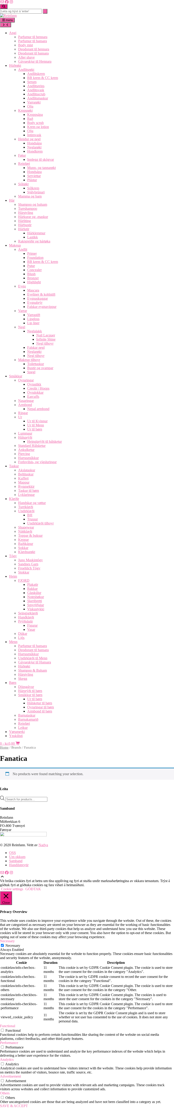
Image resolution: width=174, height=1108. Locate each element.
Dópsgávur (26, 687)
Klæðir (14, 499)
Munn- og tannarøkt (41, 168)
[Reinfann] (8, 15)
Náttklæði (25, 531)
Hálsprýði (25, 437)
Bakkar (32, 589)
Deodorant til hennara (33, 49)
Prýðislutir (25, 621)
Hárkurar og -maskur (33, 217)
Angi (12, 33)
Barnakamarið (28, 719)
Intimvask (34, 135)
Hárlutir (23, 229)
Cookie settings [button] (12, 889)
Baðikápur (25, 544)
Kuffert (23, 478)
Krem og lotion (38, 127)
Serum (31, 82)
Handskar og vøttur (32, 503)
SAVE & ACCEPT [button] (14, 1106)
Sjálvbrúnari (36, 192)
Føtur (22, 155)
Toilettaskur (35, 364)
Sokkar (23, 548)
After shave (26, 57)
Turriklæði (25, 507)
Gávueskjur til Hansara (34, 662)
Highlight (34, 282)
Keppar (23, 540)
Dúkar (22, 634)
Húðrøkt (15, 65)
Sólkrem (33, 188)
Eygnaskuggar (37, 298)
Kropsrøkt (25, 110)
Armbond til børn (39, 711)
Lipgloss (33, 319)
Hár (11, 200)
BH (29, 515)
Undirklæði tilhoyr (40, 523)
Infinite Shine (46, 339)
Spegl (31, 372)
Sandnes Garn (28, 564)
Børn (12, 683)
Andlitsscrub (36, 94)
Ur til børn (34, 429)
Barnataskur (26, 715)
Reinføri (24, 164)
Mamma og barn (30, 196)
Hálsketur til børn (39, 703)
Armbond (25, 405)
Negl (21, 327)
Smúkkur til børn (30, 695)
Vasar (31, 629)
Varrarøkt (34, 102)
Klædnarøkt (26, 552)
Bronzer (33, 278)
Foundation (35, 258)
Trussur (32, 519)
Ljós (21, 638)
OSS (12, 853)
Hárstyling (25, 213)
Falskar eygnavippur (41, 307)
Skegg (22, 678)
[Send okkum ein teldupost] (2, 2)
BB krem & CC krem (42, 78)
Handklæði (26, 617)
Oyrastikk (34, 384)
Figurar (32, 625)
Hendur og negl (29, 139)
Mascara (33, 290)
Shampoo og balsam (32, 204)
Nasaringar (26, 401)
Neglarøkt (34, 147)
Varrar (22, 311)
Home (4, 747)
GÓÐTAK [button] (33, 889)
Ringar (23, 413)
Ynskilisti (16, 736)
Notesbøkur (35, 597)
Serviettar (34, 176)
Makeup (15, 245)
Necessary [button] (7, 941)
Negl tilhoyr (44, 343)
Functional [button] (7, 1026)
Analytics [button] (7, 1059)
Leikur (23, 728)
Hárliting (24, 221)
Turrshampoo (27, 208)
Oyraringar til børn (40, 707)
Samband (15, 861)
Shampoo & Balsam (32, 670)
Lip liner (33, 323)
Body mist (25, 45)
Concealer (34, 270)
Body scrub (35, 123)
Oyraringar (26, 380)
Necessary (12, 945)
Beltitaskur (26, 474)
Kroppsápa (35, 114)
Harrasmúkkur (28, 458)
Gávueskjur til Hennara (34, 61)
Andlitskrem (36, 74)
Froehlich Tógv (29, 568)
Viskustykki (35, 609)
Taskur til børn (28, 490)
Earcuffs (33, 396)
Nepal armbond (38, 409)
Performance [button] (9, 1043)
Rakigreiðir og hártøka (34, 241)
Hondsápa (34, 143)
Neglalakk (34, 331)
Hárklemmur (36, 233)
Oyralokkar (35, 392)
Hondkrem (35, 151)
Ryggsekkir (26, 486)
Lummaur (25, 433)
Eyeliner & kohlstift (41, 294)
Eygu (22, 286)
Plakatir (32, 584)
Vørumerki (17, 732)
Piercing (24, 454)
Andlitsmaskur (37, 98)
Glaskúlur (34, 593)
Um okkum (17, 857)
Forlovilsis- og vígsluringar (37, 462)
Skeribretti (34, 601)
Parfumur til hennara (32, 37)
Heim (13, 576)
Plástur (32, 180)
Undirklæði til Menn (32, 658)
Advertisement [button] (10, 1076)
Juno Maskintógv (30, 560)
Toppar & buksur (30, 535)
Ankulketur (26, 450)
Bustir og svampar (40, 368)
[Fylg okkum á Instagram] (11, 2)
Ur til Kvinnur (37, 421)
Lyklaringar (26, 495)
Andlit (22, 249)
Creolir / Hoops (38, 388)
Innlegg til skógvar (40, 159)
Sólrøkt (23, 184)
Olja (30, 106)
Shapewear (26, 527)
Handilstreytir (19, 865)
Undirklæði (26, 511)
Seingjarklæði (28, 613)
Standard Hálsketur (32, 446)
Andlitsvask (35, 90)
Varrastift (33, 315)
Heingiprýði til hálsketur (44, 441)
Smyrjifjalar (35, 605)
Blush (31, 274)
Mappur (23, 482)
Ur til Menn (35, 425)
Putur (31, 266)
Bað (30, 119)
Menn (13, 642)
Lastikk (32, 237)
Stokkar (23, 572)
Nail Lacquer (45, 335)
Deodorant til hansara (33, 53)
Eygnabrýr (34, 302)
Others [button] (5, 1093)
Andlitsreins (35, 86)
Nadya (43, 845)
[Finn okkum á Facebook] (7, 2)
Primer (32, 253)
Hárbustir (24, 225)
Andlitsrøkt (26, 70)
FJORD (23, 580)
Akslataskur (26, 470)
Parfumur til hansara (32, 41)
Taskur (14, 466)
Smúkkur (15, 376)
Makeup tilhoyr (29, 360)
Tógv (13, 556)
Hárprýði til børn (30, 691)
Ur (20, 417)
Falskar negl (36, 347)
